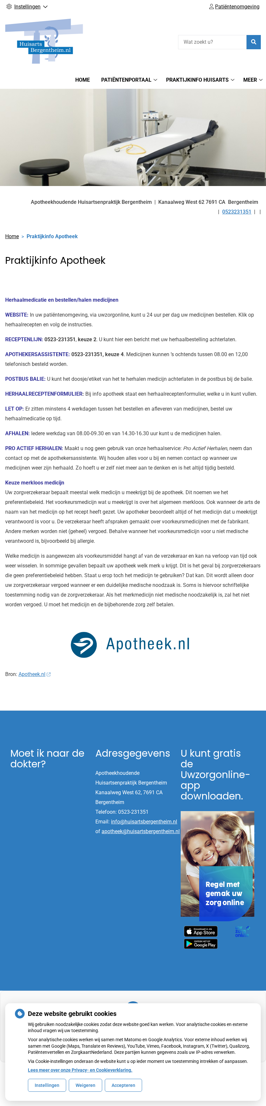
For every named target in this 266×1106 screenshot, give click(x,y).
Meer (250, 80)
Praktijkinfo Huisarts (197, 80)
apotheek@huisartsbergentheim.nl (141, 831)
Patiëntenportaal (126, 80)
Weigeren (85, 1085)
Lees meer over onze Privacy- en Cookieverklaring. (80, 1070)
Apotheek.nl (31, 674)
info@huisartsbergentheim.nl (144, 822)
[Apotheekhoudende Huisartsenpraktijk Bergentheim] (44, 41)
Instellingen (47, 1085)
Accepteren (123, 1085)
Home (82, 80)
